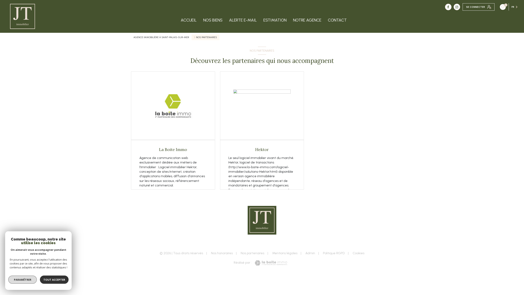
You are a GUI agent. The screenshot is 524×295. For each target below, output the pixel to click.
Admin (310, 253)
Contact (337, 20)
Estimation (275, 20)
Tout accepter (54, 279)
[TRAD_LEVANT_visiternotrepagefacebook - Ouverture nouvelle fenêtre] (448, 7)
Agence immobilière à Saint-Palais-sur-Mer (161, 37)
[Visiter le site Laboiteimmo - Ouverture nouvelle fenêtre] (271, 263)
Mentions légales (284, 253)
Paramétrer (22, 279)
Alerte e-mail (243, 20)
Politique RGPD (334, 253)
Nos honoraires (222, 253)
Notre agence (307, 20)
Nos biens (212, 20)
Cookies (358, 253)
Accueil (189, 20)
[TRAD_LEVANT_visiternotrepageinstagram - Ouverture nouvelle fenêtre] (457, 7)
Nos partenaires (252, 253)
